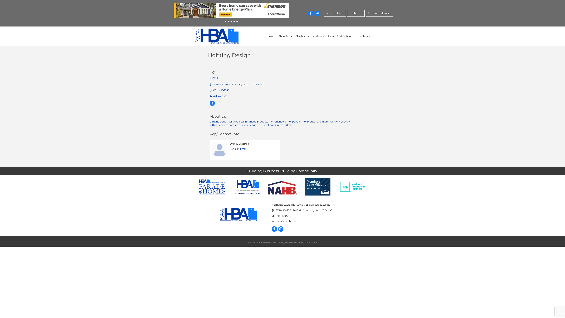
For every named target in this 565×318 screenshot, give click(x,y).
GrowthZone (311, 242)
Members (301, 36)
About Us (284, 36)
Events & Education (339, 36)
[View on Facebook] (212, 105)
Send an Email (238, 149)
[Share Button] (213, 72)
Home (270, 36)
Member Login (335, 13)
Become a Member (379, 13)
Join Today (363, 36)
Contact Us (355, 13)
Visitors (317, 36)
